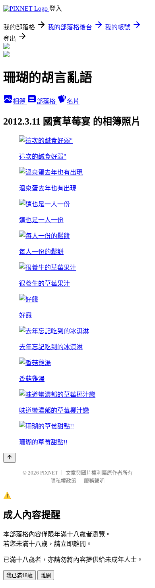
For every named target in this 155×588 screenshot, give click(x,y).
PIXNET (49, 473)
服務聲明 (94, 481)
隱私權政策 (63, 481)
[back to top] (9, 458)
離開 (46, 575)
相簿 (20, 101)
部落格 (47, 101)
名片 (73, 101)
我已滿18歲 (19, 575)
